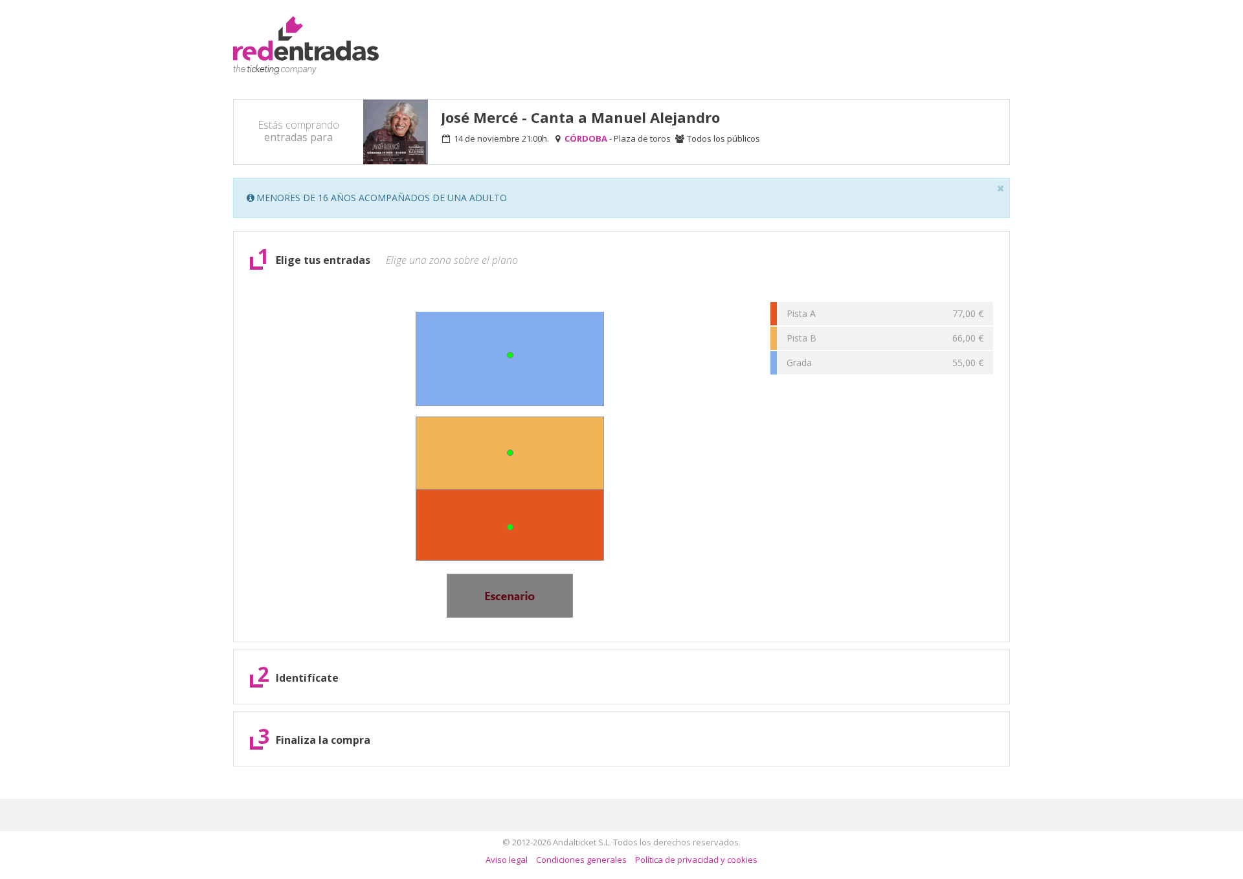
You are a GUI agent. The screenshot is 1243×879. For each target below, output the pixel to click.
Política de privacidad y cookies (696, 859)
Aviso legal (507, 859)
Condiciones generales (581, 859)
